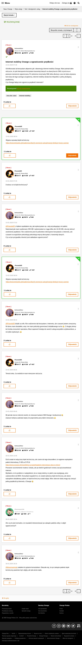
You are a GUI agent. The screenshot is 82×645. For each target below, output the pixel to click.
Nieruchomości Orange (53, 638)
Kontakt (62, 611)
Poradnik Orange (31, 636)
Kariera (62, 613)
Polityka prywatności (20, 638)
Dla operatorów (42, 608)
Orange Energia (43, 636)
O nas (61, 608)
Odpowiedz (72, 106)
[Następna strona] (78, 36)
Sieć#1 (13, 633)
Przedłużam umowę (7, 611)
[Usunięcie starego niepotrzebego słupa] (78, 30)
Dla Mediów (41, 613)
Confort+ (21, 636)
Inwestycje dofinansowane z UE (10, 640)
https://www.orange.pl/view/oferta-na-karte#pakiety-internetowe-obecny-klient (33, 465)
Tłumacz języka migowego (9, 636)
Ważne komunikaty (56, 636)
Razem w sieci (38, 633)
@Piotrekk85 (10, 226)
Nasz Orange (8, 9)
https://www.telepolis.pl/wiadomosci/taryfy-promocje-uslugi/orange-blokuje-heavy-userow (37, 143)
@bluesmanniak (11, 567)
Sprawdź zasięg (26, 611)
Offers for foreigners (67, 638)
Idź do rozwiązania (72, 25)
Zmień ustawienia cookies (52, 633)
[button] (78, 47)
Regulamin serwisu (69, 636)
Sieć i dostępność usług (32, 9)
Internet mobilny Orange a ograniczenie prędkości (29, 62)
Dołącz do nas (55, 3)
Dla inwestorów (42, 611)
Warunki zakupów (7, 638)
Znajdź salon (25, 608)
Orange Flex (5, 633)
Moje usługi (18, 9)
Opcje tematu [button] (9, 15)
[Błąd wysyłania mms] (75, 30)
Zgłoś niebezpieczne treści (69, 633)
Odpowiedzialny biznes (24, 633)
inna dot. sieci (11, 95)
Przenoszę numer (7, 608)
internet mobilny (24, 95)
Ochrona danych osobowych (36, 638)
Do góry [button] (6, 598)
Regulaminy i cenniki (7, 613)
